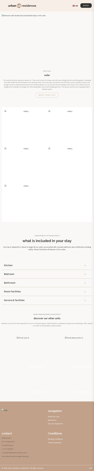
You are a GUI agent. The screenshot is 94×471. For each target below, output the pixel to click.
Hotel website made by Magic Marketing (15, 456)
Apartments (52, 420)
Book (86, 5)
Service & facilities (45, 300)
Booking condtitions (55, 439)
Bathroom (45, 283)
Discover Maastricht (55, 424)
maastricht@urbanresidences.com (15, 453)
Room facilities (45, 291)
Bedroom (45, 274)
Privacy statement (54, 443)
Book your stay (47, 95)
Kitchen (45, 265)
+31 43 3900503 (8, 449)
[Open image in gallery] (25, 127)
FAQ (90, 468)
